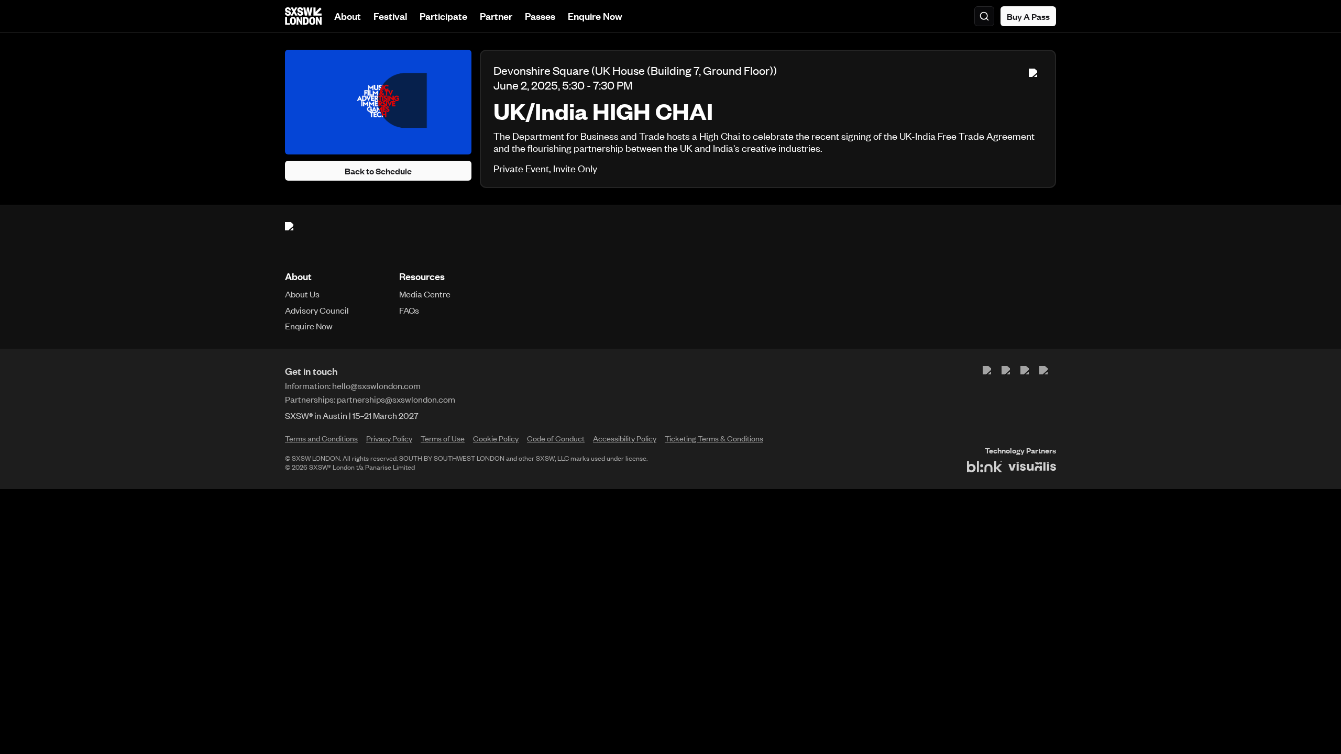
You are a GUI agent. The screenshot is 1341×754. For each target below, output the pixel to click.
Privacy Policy (389, 438)
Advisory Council (317, 310)
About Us (302, 294)
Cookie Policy (496, 438)
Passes (540, 16)
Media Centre (424, 294)
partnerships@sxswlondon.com (396, 399)
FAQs (409, 310)
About (347, 16)
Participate (443, 16)
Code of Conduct (556, 438)
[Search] (984, 16)
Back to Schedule (378, 170)
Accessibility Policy (624, 438)
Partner (496, 16)
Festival (390, 16)
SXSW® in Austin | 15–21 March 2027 (352, 415)
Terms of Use (443, 438)
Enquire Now (595, 16)
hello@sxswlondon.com (376, 385)
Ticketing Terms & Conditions (714, 438)
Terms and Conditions (321, 438)
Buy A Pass (1028, 16)
